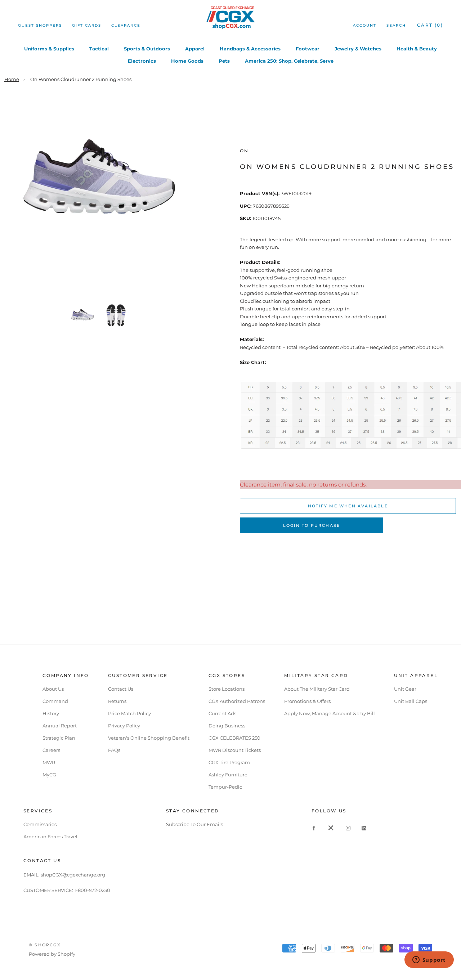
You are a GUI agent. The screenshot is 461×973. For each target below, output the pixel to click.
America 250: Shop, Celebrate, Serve (289, 61)
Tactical (99, 48)
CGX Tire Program (229, 762)
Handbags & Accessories (250, 48)
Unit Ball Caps (410, 701)
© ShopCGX (45, 944)
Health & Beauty (417, 48)
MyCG (49, 774)
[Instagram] (348, 827)
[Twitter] (331, 827)
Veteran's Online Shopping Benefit (148, 737)
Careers (51, 750)
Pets (224, 61)
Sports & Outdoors (147, 48)
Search (396, 25)
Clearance (125, 25)
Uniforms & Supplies (49, 48)
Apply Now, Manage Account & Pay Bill (329, 713)
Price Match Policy (129, 713)
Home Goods (187, 61)
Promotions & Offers (307, 701)
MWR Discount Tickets (235, 750)
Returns (117, 701)
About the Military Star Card (317, 688)
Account (364, 25)
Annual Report (59, 725)
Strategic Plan (58, 737)
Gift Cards (86, 25)
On (244, 150)
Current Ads (222, 713)
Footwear (307, 48)
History (50, 713)
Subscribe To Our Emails (194, 824)
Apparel (195, 48)
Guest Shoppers (40, 25)
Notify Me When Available (348, 505)
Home (11, 79)
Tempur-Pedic (225, 786)
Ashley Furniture (228, 774)
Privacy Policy (124, 725)
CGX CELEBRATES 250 (234, 737)
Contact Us (120, 688)
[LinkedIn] (364, 827)
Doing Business (227, 725)
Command (55, 701)
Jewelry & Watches (358, 48)
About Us (53, 688)
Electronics (142, 61)
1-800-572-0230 (92, 890)
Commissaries (40, 824)
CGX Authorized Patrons (237, 701)
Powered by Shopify (52, 954)
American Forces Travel (50, 836)
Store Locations (227, 688)
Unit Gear (405, 688)
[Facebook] (314, 827)
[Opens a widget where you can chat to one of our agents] (429, 960)
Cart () (430, 25)
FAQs (114, 750)
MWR (48, 762)
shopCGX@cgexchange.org (73, 875)
